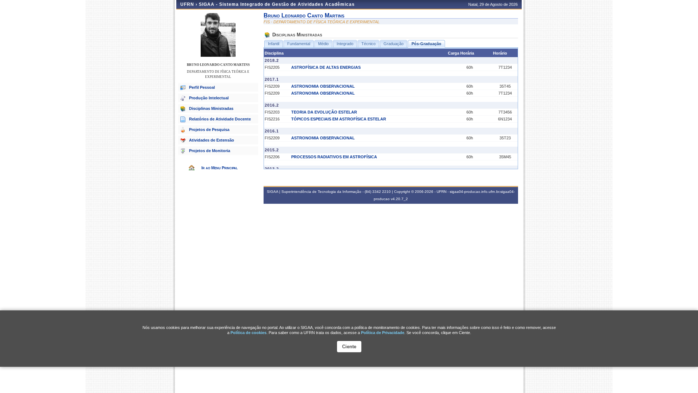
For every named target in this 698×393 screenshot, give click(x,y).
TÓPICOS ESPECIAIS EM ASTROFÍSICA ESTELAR (338, 119)
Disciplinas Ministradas (211, 108)
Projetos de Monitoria (209, 150)
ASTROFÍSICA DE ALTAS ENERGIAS (326, 67)
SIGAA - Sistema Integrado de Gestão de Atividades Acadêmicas (277, 4)
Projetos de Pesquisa (209, 129)
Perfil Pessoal (202, 87)
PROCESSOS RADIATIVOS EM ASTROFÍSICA (334, 157)
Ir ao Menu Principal (219, 168)
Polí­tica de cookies (248, 332)
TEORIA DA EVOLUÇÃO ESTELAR (324, 112)
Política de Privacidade (382, 332)
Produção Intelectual (209, 98)
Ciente (349, 346)
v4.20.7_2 (399, 199)
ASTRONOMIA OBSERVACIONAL (323, 86)
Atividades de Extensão (211, 140)
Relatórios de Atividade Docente (220, 119)
